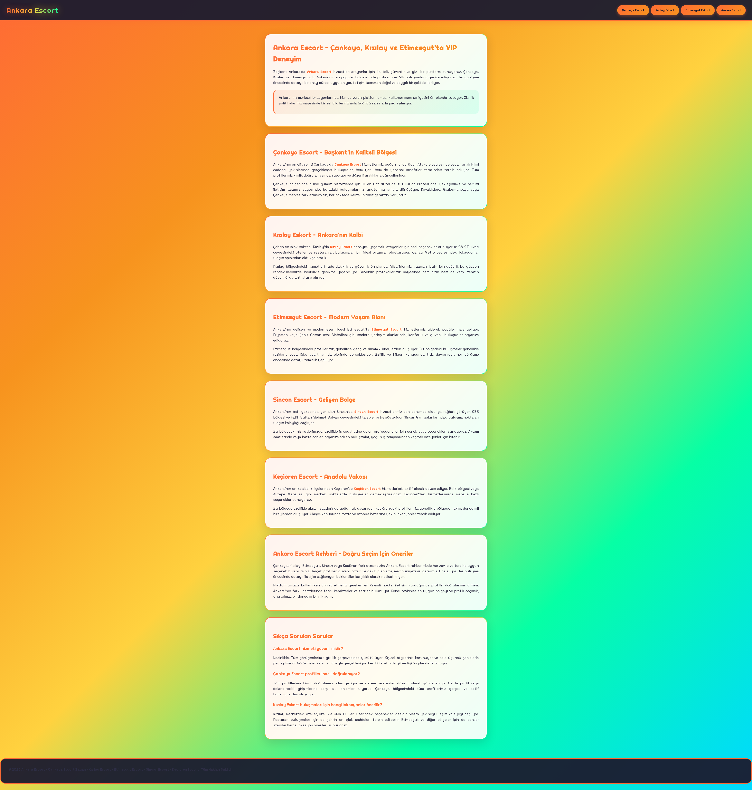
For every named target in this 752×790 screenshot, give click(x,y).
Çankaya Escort (633, 10)
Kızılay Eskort (664, 10)
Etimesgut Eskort (698, 10)
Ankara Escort (731, 10)
